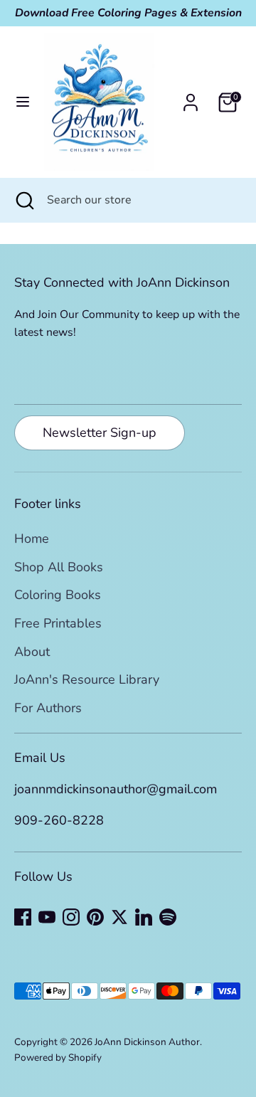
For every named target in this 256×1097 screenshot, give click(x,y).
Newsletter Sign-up (99, 432)
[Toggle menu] (23, 102)
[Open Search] (23, 200)
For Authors (48, 707)
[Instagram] (71, 917)
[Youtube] (46, 917)
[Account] (190, 98)
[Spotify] (167, 917)
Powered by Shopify (58, 1057)
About (32, 651)
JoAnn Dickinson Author (147, 1042)
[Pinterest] (95, 917)
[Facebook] (22, 917)
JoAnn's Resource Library (86, 679)
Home (31, 538)
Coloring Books (57, 594)
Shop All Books (58, 567)
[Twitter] (119, 917)
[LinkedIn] (143, 917)
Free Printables (58, 623)
